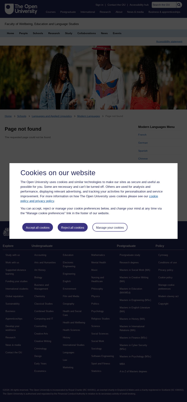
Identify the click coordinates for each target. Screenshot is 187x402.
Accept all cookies (37, 227)
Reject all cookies (72, 227)
